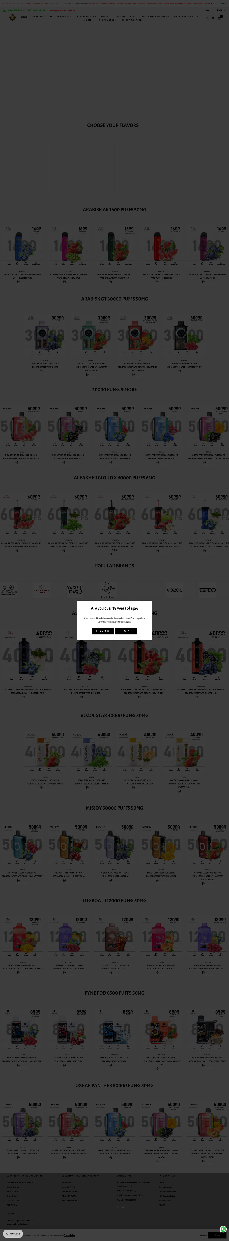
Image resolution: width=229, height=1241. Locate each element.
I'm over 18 (102, 631)
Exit (126, 631)
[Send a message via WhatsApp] (223, 1229)
